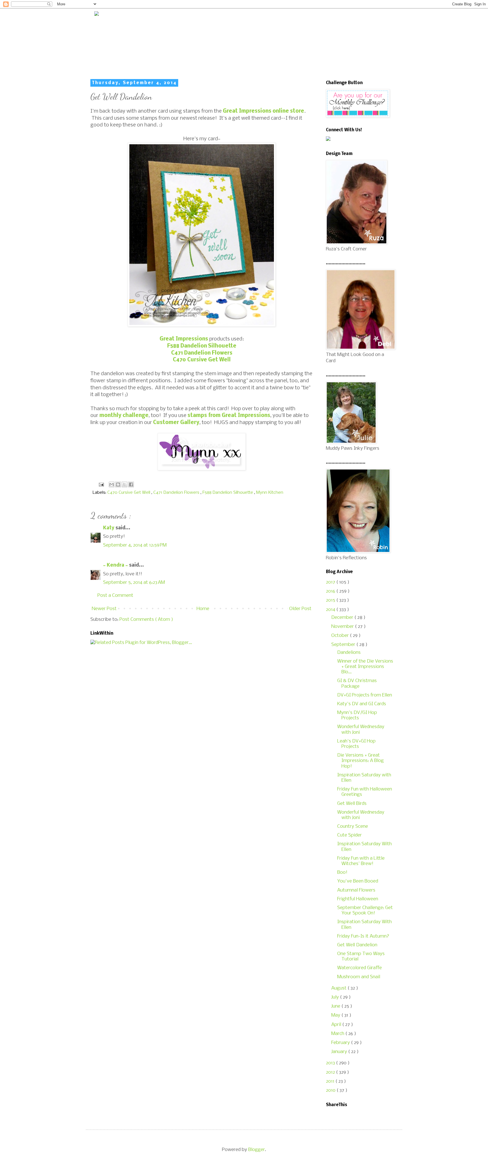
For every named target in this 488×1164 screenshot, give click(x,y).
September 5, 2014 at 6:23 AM (134, 582)
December (342, 617)
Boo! (342, 872)
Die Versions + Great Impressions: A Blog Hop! (360, 761)
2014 (331, 609)
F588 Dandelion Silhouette (201, 346)
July (335, 997)
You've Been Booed (357, 881)
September (343, 644)
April (336, 1024)
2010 (331, 1090)
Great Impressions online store (263, 111)
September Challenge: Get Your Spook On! (365, 910)
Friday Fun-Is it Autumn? (363, 936)
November (343, 626)
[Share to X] (124, 484)
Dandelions (349, 652)
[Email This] (111, 484)
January (339, 1051)
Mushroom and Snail (358, 977)
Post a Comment (115, 595)
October (340, 635)
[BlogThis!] (118, 484)
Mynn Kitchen (269, 492)
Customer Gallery (176, 422)
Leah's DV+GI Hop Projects (356, 744)
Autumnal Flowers (356, 890)
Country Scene (352, 826)
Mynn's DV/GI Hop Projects (357, 715)
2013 (331, 1063)
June (336, 1006)
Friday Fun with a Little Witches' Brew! (361, 861)
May (336, 1015)
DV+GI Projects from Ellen (364, 695)
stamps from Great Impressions (229, 415)
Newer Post (104, 609)
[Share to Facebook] (131, 484)
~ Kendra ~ (116, 565)
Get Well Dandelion (357, 945)
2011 (331, 1081)
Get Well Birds (352, 803)
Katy (109, 528)
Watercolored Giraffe (359, 968)
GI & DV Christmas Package (357, 683)
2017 (331, 582)
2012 (331, 1072)
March (338, 1033)
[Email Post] (101, 484)
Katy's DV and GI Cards (361, 704)
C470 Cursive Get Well (202, 360)
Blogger (256, 1149)
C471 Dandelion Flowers (201, 353)
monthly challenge (124, 415)
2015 (331, 600)
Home (203, 609)
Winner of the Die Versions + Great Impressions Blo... (365, 667)
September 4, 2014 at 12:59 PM (135, 545)
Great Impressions (184, 339)
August (339, 988)
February (341, 1042)
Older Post (300, 609)
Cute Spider (349, 835)
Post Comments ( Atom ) (146, 619)
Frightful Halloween (357, 899)
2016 (331, 591)
